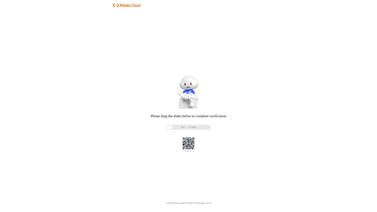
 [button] (169, 127)
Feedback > (189, 151)
